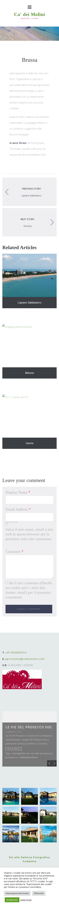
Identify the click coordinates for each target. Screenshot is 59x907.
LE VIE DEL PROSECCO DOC (29, 727)
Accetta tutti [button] (12, 900)
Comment (14, 551)
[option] (29, 739)
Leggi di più (25, 899)
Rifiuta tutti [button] (39, 893)
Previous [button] (49, 763)
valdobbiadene (28, 757)
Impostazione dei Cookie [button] (17, 893)
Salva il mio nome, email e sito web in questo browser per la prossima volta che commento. (29, 534)
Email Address (18, 509)
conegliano (19, 753)
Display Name (18, 492)
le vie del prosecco (40, 753)
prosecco (12, 757)
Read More (14, 749)
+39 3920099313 (16, 652)
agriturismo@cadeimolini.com (25, 659)
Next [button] (54, 763)
